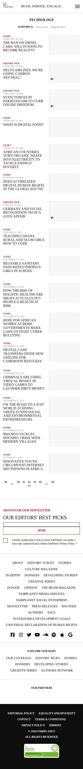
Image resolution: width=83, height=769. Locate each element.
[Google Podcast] (70, 635)
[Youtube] (37, 635)
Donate (13, 587)
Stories (64, 563)
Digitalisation (58, 26)
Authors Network (57, 670)
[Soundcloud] (45, 635)
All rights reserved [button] (41, 736)
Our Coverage (18, 658)
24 (52, 482)
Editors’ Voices (40, 563)
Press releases (44, 606)
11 (24, 482)
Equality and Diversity (57, 713)
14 (40, 482)
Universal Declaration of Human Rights (41, 625)
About (17, 563)
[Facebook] (12, 635)
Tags (51, 612)
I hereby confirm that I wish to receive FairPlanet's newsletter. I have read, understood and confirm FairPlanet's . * (44, 541)
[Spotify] (54, 635)
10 (18, 482)
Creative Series (41, 581)
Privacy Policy (67, 543)
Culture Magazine (41, 569)
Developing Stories (60, 575)
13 (34, 482)
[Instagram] (21, 635)
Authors (35, 612)
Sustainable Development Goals (41, 618)
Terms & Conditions (50, 719)
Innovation (42, 26)
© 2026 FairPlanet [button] (41, 731)
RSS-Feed (69, 606)
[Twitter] (29, 635)
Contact (24, 719)
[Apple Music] (62, 635)
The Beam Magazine (59, 587)
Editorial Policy (21, 713)
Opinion (30, 587)
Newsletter (17, 606)
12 (29, 482)
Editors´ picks (48, 658)
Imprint (55, 725)
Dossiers (31, 575)
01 (6, 482)
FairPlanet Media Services (41, 594)
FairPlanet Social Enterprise (41, 600)
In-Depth (13, 575)
